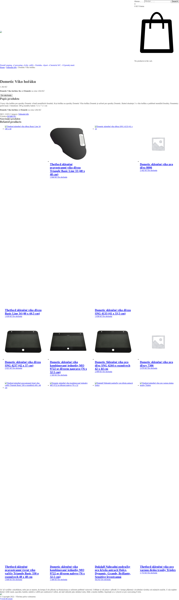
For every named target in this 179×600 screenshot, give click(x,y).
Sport (46, 65)
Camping (8, 65)
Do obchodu (6, 95)
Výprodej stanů (68, 65)
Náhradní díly (11, 67)
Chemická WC (55, 65)
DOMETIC (11, 116)
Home (2, 67)
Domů (2, 65)
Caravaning (18, 65)
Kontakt (9, 599)
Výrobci (3, 599)
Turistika (38, 65)
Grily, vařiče (29, 65)
